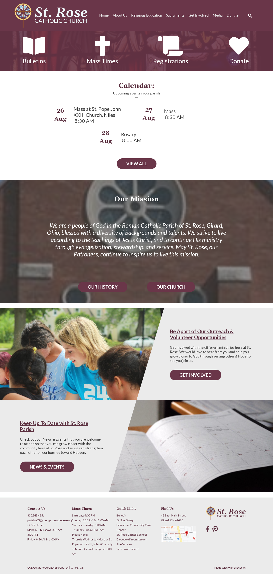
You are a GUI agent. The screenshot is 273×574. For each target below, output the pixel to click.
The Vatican (124, 544)
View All (136, 163)
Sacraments (175, 15)
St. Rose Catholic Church (53, 567)
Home (104, 15)
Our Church (170, 287)
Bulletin (121, 515)
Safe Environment (128, 549)
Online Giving (125, 520)
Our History (103, 287)
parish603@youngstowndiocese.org (48, 520)
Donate (233, 15)
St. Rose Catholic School (132, 534)
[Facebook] (207, 529)
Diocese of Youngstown (131, 539)
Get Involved (198, 15)
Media (218, 15)
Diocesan (240, 567)
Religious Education (146, 15)
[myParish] (216, 529)
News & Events (47, 467)
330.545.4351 (36, 515)
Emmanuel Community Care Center (134, 527)
